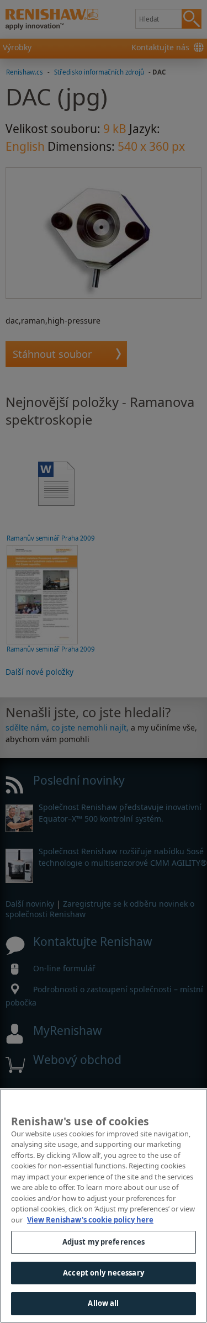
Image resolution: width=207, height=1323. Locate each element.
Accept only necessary (103, 1273)
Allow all (103, 1303)
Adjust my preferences (103, 1242)
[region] (103, 1205)
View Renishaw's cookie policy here (90, 1220)
